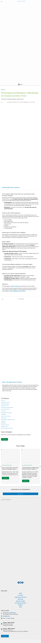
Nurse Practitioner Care (5, 409)
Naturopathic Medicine (5, 404)
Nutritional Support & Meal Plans (7, 428)
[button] (1, 466)
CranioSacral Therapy (5, 424)
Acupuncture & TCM (4, 405)
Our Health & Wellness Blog (6, 465)
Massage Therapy (4, 426)
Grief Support (3, 414)
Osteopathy (3, 421)
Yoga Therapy (3, 417)
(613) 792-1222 (12, 612)
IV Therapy (3, 410)
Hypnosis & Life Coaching (5, 416)
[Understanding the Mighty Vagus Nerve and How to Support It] (30, 456)
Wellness (3, 89)
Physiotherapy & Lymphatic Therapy (7, 419)
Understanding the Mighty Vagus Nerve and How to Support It (30, 468)
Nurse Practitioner (15, 286)
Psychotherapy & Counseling (6, 412)
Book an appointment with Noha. (17, 291)
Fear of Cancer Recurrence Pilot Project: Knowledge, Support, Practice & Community (10, 469)
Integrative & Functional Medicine (7, 407)
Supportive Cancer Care (5, 402)
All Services (3, 400)
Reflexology (3, 423)
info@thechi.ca (6, 616)
